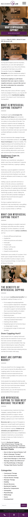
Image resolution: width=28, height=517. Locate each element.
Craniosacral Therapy (10, 473)
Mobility (6, 482)
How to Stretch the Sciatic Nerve (14, 456)
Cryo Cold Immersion (10, 475)
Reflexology (7, 495)
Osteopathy (7, 490)
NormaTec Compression (11, 488)
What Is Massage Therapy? (12, 454)
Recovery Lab (5, 422)
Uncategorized (8, 499)
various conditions (21, 230)
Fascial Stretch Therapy (11, 477)
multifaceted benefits (17, 297)
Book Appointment (14, 33)
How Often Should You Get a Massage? (13, 447)
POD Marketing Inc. (11, 510)
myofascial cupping (18, 95)
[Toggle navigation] (24, 3)
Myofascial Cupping (13, 442)
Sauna (6, 497)
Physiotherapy (8, 492)
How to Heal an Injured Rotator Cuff (15, 452)
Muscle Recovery (9, 484)
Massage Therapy (9, 479)
